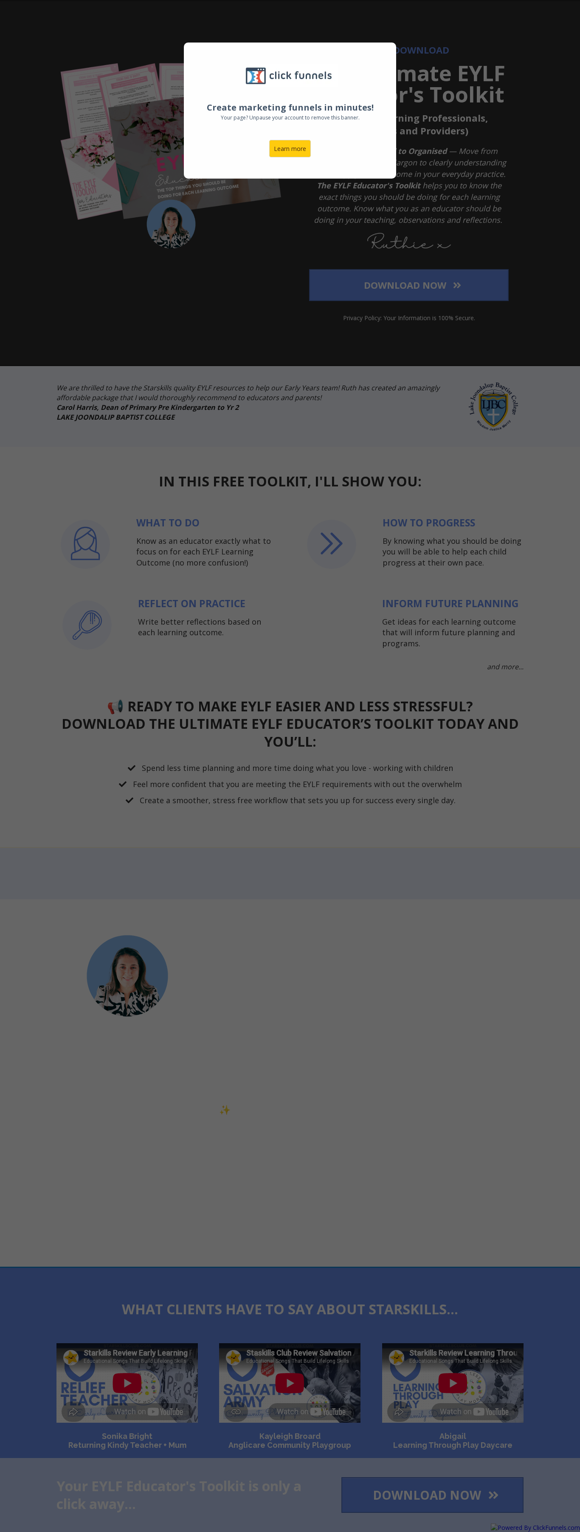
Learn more (290, 149)
